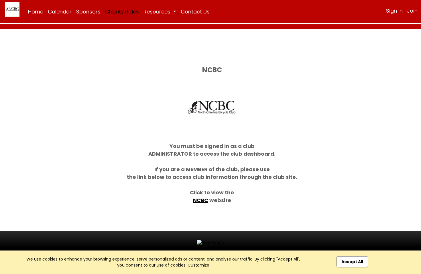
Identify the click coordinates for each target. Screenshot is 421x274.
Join (412, 10)
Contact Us (195, 11)
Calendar (60, 11)
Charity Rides (122, 11)
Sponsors (88, 11)
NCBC (200, 200)
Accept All (352, 262)
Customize (198, 265)
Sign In (394, 10)
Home (35, 11)
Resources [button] (157, 11)
